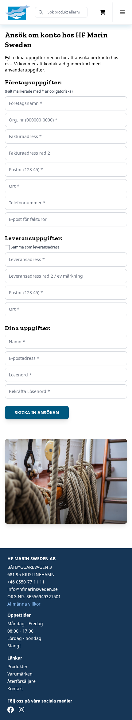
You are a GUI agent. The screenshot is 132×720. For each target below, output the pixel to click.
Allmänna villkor (24, 604)
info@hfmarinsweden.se (32, 589)
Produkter (17, 666)
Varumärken (20, 674)
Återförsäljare (21, 681)
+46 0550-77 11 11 (26, 582)
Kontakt (15, 688)
